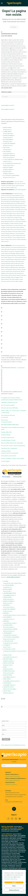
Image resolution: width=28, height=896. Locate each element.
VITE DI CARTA (7, 691)
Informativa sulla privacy (10, 879)
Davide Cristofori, (13, 849)
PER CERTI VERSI (7, 659)
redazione (12, 677)
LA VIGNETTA (6, 645)
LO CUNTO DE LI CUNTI (9, 649)
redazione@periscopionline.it (12, 776)
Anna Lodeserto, (5, 840)
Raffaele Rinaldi (5, 235)
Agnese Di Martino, (17, 834)
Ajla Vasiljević (15, 279)
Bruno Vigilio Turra (12, 187)
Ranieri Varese (5, 239)
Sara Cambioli (16, 203)
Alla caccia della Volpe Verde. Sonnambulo (12, 443)
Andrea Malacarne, (21, 837)
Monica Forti (11, 257)
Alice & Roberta (16, 195)
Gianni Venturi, (16, 858)
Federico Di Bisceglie (10, 253)
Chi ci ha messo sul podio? (8, 405)
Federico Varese (20, 237)
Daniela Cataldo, (5, 849)
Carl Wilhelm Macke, (13, 841)
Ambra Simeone (20, 185)
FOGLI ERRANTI (7, 617)
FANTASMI (6, 613)
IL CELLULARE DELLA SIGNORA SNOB (12, 159)
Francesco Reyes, (5, 856)
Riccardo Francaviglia (6, 215)
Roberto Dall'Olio (15, 207)
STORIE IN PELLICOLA (9, 671)
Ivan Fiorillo (4, 257)
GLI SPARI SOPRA (7, 625)
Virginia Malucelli (5, 263)
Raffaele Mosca (14, 267)
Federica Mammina (15, 263)
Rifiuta (14, 886)
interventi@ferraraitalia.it (7, 109)
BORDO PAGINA (7, 127)
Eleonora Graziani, (14, 831)
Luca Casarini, (4, 867)
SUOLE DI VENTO (7, 675)
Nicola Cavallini (12, 623)
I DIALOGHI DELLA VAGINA (10, 629)
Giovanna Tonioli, (14, 859)
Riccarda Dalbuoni (9, 153)
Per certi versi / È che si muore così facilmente (13, 445)
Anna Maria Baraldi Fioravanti (18, 247)
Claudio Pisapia (5, 233)
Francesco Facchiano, (6, 855)
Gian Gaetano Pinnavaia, (7, 858)
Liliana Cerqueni (18, 205)
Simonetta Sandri (10, 185)
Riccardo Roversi (19, 273)
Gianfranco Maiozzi (10, 261)
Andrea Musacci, (5, 838)
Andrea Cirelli (7, 141)
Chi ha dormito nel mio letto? (8, 455)
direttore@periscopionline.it (12, 780)
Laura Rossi (13, 235)
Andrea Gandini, (13, 837)
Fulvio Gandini (18, 257)
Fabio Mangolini (5, 223)
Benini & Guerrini (20, 199)
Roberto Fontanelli (6, 255)
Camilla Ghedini (10, 259)
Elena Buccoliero (8, 599)
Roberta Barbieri (19, 197)
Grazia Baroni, (14, 862)
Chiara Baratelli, (20, 844)
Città (3, 734)
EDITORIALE (6, 605)
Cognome (4, 729)
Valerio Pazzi (10, 229)
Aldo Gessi (14, 255)
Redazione (12, 233)
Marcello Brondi (9, 203)
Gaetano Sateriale (21, 275)
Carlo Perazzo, (15, 843)
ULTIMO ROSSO (7, 683)
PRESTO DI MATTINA (8, 663)
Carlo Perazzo (17, 229)
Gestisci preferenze (14, 890)
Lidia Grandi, (4, 865)
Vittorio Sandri (12, 275)
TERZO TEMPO (7, 679)
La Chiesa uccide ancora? (7, 437)
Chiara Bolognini (21, 249)
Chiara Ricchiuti (10, 273)
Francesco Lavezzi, (16, 855)
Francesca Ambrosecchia (18, 245)
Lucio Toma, (18, 867)
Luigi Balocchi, (4, 868)
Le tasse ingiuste (5, 461)
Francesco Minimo (18, 225)
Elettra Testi (7, 161)
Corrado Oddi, (4, 847)
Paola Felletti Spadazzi (20, 189)
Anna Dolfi (17, 209)
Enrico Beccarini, (22, 850)
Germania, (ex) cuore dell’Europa (9, 408)
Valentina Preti (16, 271)
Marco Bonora (4, 251)
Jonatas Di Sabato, (10, 209)
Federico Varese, (21, 852)
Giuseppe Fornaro (11, 213)
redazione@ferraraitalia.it (7, 105)
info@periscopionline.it (11, 784)
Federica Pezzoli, (13, 852)
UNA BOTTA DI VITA (8, 687)
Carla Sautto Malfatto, (6, 843)
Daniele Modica (19, 265)
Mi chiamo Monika (5, 434)
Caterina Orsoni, (5, 844)
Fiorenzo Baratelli (10, 197)
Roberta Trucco (12, 237)
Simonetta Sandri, (5, 831)
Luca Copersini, (11, 867)
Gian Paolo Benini (5, 201)
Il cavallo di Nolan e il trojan (8, 440)
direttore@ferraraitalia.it (13, 577)
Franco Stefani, (20, 856)
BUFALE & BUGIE (7, 589)
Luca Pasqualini (8, 269)
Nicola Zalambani (21, 239)
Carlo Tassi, (21, 843)
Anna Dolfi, (19, 838)
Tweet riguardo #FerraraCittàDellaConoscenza (13, 745)
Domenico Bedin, (21, 849)
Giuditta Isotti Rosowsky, (7, 861)
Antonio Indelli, (4, 841)
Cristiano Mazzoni (14, 223)
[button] (2, 3)
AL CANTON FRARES (8, 585)
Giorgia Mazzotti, (5, 859)
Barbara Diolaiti (20, 253)
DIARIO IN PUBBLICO (8, 135)
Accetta (14, 882)
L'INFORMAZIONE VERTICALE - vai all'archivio (13, 367)
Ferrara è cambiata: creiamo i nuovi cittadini (12, 458)
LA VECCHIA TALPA (8, 641)
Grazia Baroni (4, 199)
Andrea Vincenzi (11, 281)
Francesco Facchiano (6, 211)
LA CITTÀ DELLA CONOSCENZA (11, 175)
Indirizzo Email (5, 721)
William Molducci (8, 169)
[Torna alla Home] (14, 3)
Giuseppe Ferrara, (17, 861)
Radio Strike (19, 235)
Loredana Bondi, (11, 865)
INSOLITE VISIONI (8, 167)
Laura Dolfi (24, 209)
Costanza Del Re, (12, 847)
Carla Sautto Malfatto (20, 221)
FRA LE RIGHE (6, 151)
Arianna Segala (15, 277)
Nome (3, 725)
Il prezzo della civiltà (6, 432)
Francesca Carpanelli (14, 251)
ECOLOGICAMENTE (8, 139)
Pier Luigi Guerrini (9, 217)
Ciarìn (24, 205)
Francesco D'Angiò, (15, 853)
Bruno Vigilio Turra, (5, 829)
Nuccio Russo (4, 275)
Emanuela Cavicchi (9, 205)
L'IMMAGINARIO (7, 633)
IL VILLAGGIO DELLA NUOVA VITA (12, 163)
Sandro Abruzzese (17, 193)
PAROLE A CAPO (7, 655)
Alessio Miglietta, (22, 835)
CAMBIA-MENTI (7, 131)
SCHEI (4, 667)
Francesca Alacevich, (6, 853)
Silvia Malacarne (20, 261)
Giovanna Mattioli (9, 157)
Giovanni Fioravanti (9, 177)
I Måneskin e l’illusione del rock (9, 402)
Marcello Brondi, (22, 868)
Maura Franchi (8, 145)
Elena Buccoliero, (5, 850)
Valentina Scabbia (5, 277)
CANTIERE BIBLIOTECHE (9, 593)
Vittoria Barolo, (18, 183)
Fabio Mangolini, (5, 852)
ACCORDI (5, 581)
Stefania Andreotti (6, 247)
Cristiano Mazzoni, (20, 847)
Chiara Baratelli (8, 133)
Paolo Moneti (9, 225)
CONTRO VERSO (7, 597)
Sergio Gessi (7, 149)
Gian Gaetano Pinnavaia (11, 231)
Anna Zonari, (22, 840)
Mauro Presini (21, 231)
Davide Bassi (12, 199)
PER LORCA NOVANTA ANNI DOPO (10, 424)
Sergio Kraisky (18, 217)
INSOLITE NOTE (7, 171)
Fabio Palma (16, 227)
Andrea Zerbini (5, 241)
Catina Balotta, (12, 844)
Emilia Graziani (21, 255)
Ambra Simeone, (5, 837)
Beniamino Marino (9, 221)
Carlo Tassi (4, 187)
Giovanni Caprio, (21, 859)
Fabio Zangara (19, 281)
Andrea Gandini (17, 215)
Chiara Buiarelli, (5, 846)
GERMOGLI (6, 621)
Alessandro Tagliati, (12, 835)
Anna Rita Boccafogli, (14, 840)
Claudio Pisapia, (21, 846)
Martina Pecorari (17, 269)
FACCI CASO (6, 147)
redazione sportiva (14, 681)
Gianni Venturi (8, 137)
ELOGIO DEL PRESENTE (9, 143)
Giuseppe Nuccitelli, (6, 862)
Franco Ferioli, (13, 856)
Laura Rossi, (10, 864)
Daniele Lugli (14, 219)
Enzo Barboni (13, 249)
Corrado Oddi (9, 227)
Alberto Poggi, (4, 835)
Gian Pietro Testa (8, 165)
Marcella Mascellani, (13, 868)
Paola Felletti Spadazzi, (16, 829)
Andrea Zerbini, (12, 838)
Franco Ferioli (16, 211)
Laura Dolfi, (4, 864)
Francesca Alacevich (6, 195)
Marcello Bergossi (15, 201)
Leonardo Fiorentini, (17, 864)
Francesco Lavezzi (5, 219)
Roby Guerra (7, 129)
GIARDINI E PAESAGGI (9, 155)
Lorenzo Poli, (18, 865)
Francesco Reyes (20, 233)
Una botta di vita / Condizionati (9, 448)
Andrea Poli (9, 271)
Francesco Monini (18, 181)
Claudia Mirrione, (13, 846)
